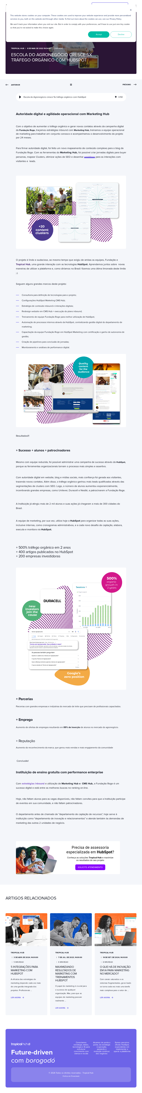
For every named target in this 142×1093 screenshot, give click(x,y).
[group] (71, 97)
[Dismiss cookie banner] (131, 10)
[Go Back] (71, 85)
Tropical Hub (17, 48)
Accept (99, 34)
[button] (20, 97)
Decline (121, 34)
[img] (116, 97)
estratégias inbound (33, 783)
